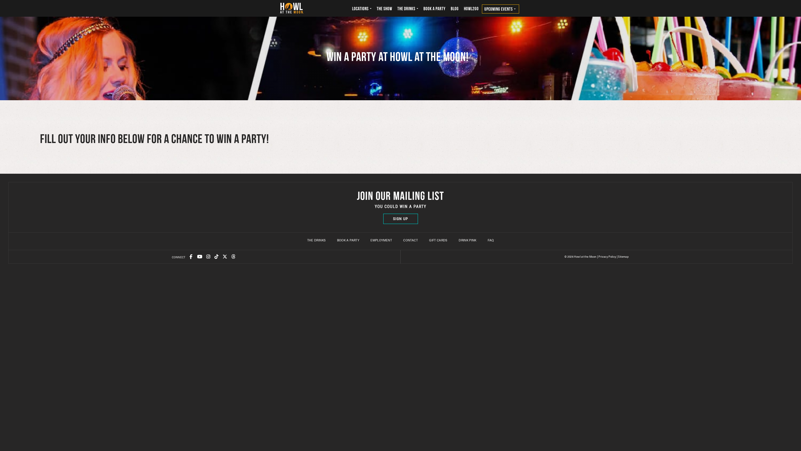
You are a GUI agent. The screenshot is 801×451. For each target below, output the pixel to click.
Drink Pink (467, 240)
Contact (410, 240)
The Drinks (406, 8)
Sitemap (623, 256)
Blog (455, 8)
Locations (360, 8)
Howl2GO (471, 8)
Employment (381, 240)
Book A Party (348, 240)
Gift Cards (438, 240)
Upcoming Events (499, 8)
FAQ (491, 240)
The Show (384, 8)
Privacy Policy (607, 256)
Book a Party (434, 8)
